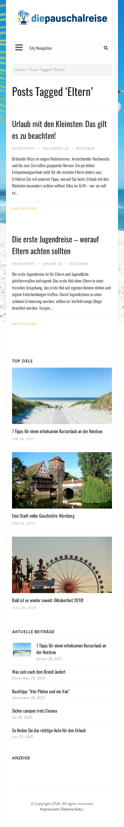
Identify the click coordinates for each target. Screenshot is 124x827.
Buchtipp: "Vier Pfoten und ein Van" (41, 691)
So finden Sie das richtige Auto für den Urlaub (49, 730)
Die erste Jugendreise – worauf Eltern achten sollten (55, 245)
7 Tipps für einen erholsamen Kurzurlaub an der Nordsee (57, 431)
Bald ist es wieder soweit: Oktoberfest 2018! (47, 600)
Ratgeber (85, 148)
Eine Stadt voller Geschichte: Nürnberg (43, 515)
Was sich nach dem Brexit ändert (39, 671)
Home (20, 69)
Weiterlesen (24, 208)
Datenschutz (71, 809)
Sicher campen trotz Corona (34, 710)
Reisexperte (23, 148)
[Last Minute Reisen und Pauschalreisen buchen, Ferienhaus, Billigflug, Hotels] (62, 19)
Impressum (49, 809)
